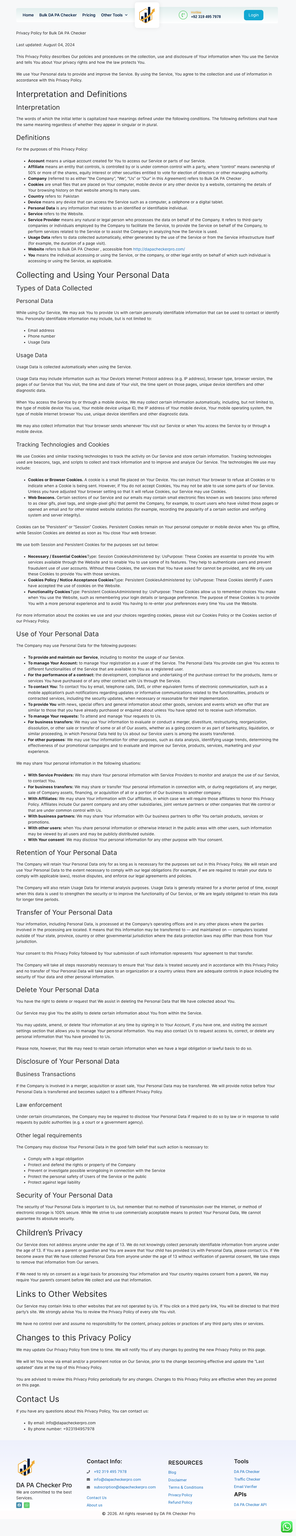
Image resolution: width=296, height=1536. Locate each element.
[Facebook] (19, 1505)
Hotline (196, 12)
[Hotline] (183, 15)
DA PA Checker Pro (44, 1485)
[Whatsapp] (27, 1505)
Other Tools (112, 15)
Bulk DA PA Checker (58, 15)
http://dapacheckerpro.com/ (159, 249)
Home (28, 15)
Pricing (89, 15)
